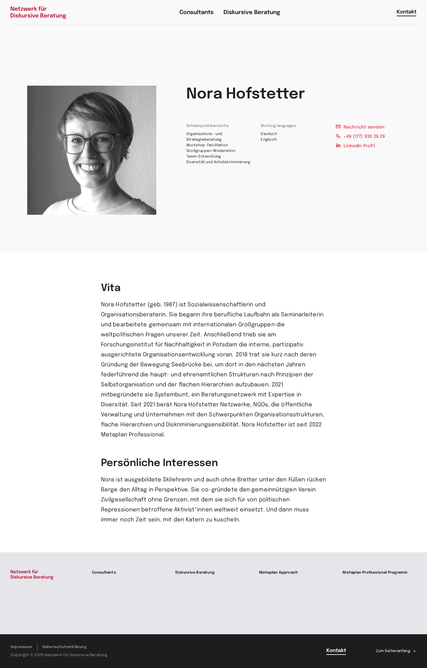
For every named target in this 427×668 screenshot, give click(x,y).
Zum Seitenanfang (393, 651)
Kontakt (406, 12)
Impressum (21, 647)
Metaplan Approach (278, 573)
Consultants (104, 573)
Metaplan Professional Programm (375, 573)
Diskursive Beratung (194, 573)
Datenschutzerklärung (64, 647)
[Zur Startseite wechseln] (38, 12)
